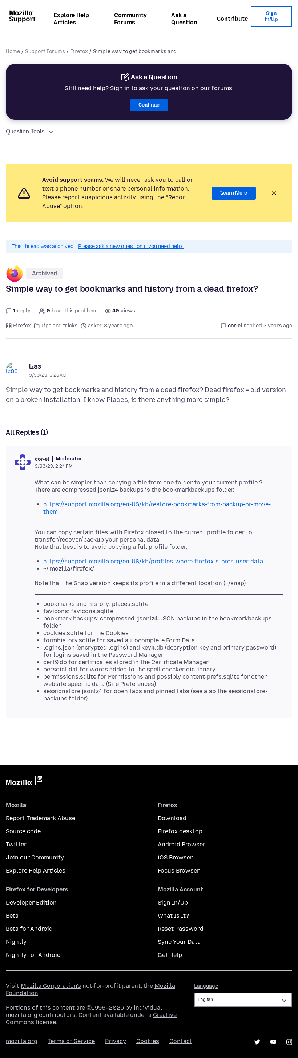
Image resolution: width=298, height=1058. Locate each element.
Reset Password (181, 928)
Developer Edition (31, 902)
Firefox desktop (180, 831)
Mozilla (24, 782)
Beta (12, 915)
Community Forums (130, 19)
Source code (23, 831)
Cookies (147, 1041)
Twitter (16, 844)
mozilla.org (21, 1041)
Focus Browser (179, 870)
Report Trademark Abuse (40, 818)
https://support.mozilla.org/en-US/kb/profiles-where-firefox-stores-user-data (153, 561)
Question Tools (25, 131)
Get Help (170, 954)
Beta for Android (29, 928)
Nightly (16, 941)
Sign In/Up (271, 16)
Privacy (115, 1041)
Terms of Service (71, 1041)
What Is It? (173, 915)
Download (172, 818)
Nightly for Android (33, 954)
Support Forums (45, 51)
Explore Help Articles (71, 19)
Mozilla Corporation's (51, 985)
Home (13, 51)
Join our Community (35, 857)
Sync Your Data (179, 941)
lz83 (35, 366)
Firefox (79, 51)
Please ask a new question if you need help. (131, 246)
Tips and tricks (59, 326)
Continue (149, 105)
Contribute (232, 18)
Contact (180, 1041)
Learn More (233, 193)
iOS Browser (175, 857)
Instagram (289, 1042)
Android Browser (181, 844)
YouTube (273, 1042)
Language (206, 986)
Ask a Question (184, 19)
